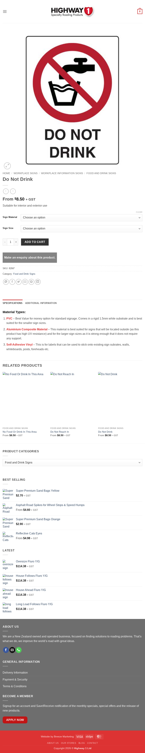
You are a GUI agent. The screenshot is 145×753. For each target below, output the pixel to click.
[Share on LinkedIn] (38, 282)
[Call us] (19, 650)
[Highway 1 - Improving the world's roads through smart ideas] (72, 11)
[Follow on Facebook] (6, 650)
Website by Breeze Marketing (57, 736)
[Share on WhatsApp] (6, 282)
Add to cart (35, 241)
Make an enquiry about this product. (29, 257)
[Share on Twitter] (19, 282)
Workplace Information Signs (62, 173)
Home (6, 173)
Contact (92, 743)
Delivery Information (15, 672)
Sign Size (8, 228)
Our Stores (68, 743)
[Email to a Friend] (25, 282)
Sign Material (10, 217)
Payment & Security (15, 679)
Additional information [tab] (41, 303)
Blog (82, 743)
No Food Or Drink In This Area (20, 431)
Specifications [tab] (13, 303)
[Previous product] (13, 191)
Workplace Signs (25, 173)
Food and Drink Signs (101, 173)
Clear (139, 212)
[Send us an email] (12, 650)
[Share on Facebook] (12, 282)
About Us (53, 743)
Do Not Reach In (59, 431)
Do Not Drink (105, 431)
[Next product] (5, 191)
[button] (5, 11)
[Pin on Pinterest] (31, 282)
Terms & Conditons (15, 686)
